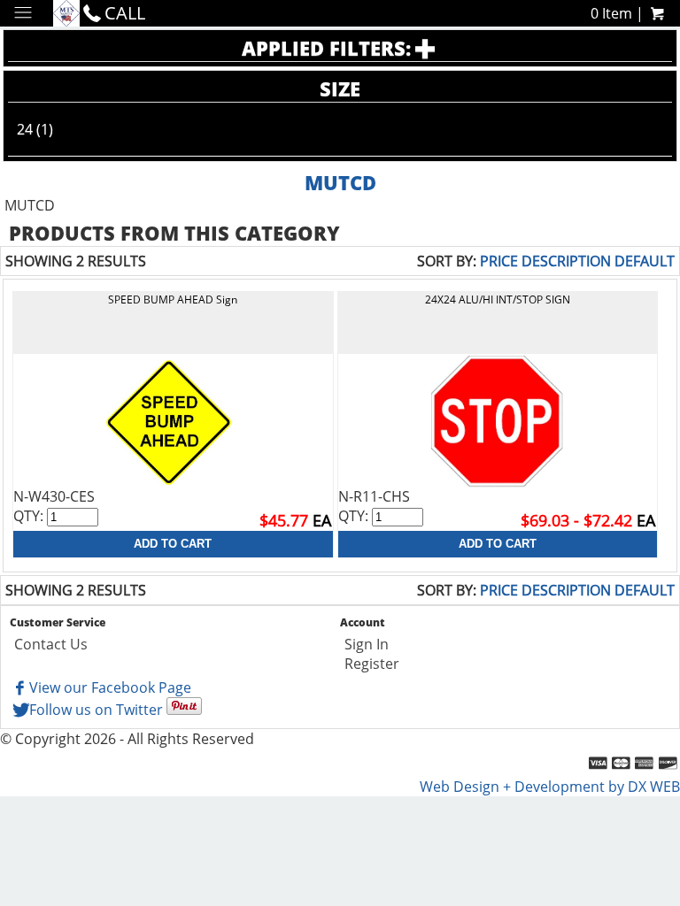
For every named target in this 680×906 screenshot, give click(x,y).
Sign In (366, 644)
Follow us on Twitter (96, 709)
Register (371, 663)
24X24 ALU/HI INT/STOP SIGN (497, 299)
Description (566, 261)
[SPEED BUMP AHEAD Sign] (173, 420)
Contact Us (51, 644)
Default (644, 261)
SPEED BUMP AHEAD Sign (172, 299)
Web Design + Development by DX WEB (550, 786)
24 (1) (35, 129)
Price (499, 261)
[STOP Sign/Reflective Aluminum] (497, 420)
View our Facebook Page (110, 687)
